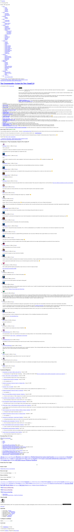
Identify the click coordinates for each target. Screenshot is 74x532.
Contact (6, 8)
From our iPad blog (8, 489)
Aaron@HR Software (6, 331)
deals (26, 457)
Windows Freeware (36, 485)
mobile (12, 458)
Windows (4, 71)
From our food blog (8, 492)
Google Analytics (8, 45)
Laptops (6, 35)
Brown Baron (5, 175)
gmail (9, 136)
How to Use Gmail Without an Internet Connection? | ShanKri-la (14, 394)
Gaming (52, 481)
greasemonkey (13, 136)
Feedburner (7, 43)
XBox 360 (9, 33)
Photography (7, 58)
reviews (35, 458)
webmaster (23, 460)
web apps (18, 460)
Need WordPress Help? (9, 76)
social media (48, 458)
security (43, 458)
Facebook (6, 64)
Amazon (13, 513)
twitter (1, 460)
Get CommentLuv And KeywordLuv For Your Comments (13, 450)
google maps (56, 456)
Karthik (4, 365)
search (40, 458)
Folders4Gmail (5, 105)
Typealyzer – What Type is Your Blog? (9, 448)
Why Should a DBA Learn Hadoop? (9, 444)
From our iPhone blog (8, 487)
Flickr (6, 65)
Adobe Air (6, 456)
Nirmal (4, 251)
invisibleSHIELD (12, 511)
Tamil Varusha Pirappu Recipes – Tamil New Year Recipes (13, 495)
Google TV (7, 52)
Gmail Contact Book (6, 118)
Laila (3, 320)
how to (2, 458)
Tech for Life (11, 86)
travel (67, 458)
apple (10, 456)
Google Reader (7, 51)
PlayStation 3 (9, 32)
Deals (4, 19)
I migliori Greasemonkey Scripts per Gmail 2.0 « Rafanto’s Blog (14, 383)
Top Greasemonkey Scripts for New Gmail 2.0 (17, 83)
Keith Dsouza (5, 163)
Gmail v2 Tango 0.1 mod (7, 123)
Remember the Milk (8, 67)
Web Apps (22, 485)
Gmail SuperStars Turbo (27, 131)
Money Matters (29, 483)
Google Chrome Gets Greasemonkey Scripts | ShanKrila (12, 432)
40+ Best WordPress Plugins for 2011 (9, 451)
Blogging (18, 457)
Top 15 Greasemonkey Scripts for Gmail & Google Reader (16, 127)
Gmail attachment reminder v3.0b (9, 119)
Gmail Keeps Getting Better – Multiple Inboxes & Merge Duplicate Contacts (14, 79)
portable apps (30, 458)
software (54, 458)
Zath (3, 231)
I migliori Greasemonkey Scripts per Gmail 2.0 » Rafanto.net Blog (14, 413)
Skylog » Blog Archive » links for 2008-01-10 (10, 375)
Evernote (6, 63)
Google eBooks (7, 49)
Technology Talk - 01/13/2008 (8, 386)
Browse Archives (3, 477)
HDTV (6, 34)
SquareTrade (13, 512)
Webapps (4, 61)
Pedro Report (34, 483)
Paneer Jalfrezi (5, 494)
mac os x (8, 458)
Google (4, 40)
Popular (4, 442)
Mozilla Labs (7, 24)
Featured (27, 481)
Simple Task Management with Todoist (9, 445)
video (8, 460)
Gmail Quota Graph (6, 115)
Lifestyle (4, 54)
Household (69, 457)
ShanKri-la (52, 483)
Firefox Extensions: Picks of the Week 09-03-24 (11, 447)
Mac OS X (24, 483)
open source (19, 458)
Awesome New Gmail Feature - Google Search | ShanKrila (13, 417)
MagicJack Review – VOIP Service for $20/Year (11, 454)
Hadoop (6, 17)
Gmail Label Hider (6, 116)
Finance (6, 55)
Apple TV (11, 514)
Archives (6, 10)
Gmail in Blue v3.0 (6, 120)
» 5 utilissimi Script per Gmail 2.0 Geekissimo (10, 379)
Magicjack (6, 37)
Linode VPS (10, 515)
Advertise (6, 9)
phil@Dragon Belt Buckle (7, 345)
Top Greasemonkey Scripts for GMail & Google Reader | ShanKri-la (14, 401)
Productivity (7, 59)
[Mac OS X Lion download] (5, 438)
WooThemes (9, 516)
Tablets (6, 39)
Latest (4, 441)
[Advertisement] (9, 95)
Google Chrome (7, 47)
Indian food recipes (8, 57)
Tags (3, 443)
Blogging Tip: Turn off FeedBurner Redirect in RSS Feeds (13, 452)
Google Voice (7, 53)
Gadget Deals (7, 21)
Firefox (4, 22)
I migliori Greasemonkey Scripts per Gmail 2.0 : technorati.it (13, 390)
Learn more (2, 506)
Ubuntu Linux (17, 485)
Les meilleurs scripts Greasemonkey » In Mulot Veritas (12, 397)
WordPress (34, 460)
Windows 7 (30, 485)
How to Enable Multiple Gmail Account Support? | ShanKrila (13, 424)
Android (6, 42)
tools (64, 458)
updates (5, 460)
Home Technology (8, 56)
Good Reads (58, 481)
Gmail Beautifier (6, 112)
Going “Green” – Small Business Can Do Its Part (18, 335)
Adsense (6, 41)
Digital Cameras (7, 28)
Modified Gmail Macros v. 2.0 (24, 100)
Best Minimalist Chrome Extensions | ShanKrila (11, 428)
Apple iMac (7, 26)
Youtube (6, 70)
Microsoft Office (7, 72)
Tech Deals (67, 483)
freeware (37, 457)
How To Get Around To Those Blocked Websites (11, 453)
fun (41, 457)
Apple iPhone (7, 14)
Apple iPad (7, 13)
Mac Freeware (7, 15)
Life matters (18, 483)
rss (37, 458)
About (6, 7)
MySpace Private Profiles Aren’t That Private (16, 289)
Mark (3, 186)
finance (29, 456)
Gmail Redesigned (38, 133)
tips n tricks (59, 458)
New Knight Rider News (14, 316)
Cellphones (7, 27)
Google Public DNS (8, 50)
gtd (66, 456)
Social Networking (58, 483)
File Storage (7, 68)
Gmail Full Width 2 (6, 124)
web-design (12, 460)
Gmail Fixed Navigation (7, 125)
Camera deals (7, 20)
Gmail (6, 44)
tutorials (69, 458)
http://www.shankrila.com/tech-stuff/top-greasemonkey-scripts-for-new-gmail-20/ (51, 373)
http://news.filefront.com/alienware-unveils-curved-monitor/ (63, 182)
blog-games (13, 456)
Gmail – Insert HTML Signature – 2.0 (25, 101)
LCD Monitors (7, 36)
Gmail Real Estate (6, 111)
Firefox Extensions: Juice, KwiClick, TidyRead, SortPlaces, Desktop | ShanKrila (16, 409)
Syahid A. (4, 245)
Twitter (6, 69)
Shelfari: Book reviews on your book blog (7, 468)
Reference (6, 11)
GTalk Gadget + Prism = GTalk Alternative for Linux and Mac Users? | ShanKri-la (17, 405)
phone (23, 458)
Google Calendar (8, 46)
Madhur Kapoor (5, 208)
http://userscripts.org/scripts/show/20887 (9, 268)
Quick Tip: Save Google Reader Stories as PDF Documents (11, 80)
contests (23, 456)
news (15, 458)
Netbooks (6, 38)
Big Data (4, 16)
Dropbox (6, 62)
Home (4, 6)
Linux (5, 458)
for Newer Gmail (14, 125)
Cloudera (6, 18)
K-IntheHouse (5, 155)
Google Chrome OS (8, 48)
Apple (4, 12)
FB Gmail (4, 122)
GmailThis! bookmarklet (39, 305)
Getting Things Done (8, 66)
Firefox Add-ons (7, 23)
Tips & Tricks (5, 60)
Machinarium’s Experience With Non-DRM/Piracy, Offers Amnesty (14, 446)
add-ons (2, 457)
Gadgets (4, 25)
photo (26, 458)
